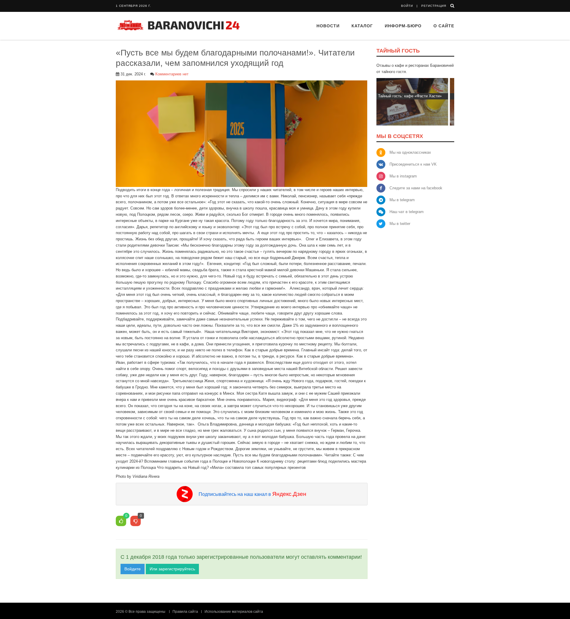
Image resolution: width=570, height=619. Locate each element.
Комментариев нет (172, 74)
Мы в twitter (400, 223)
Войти (407, 5)
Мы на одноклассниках (410, 152)
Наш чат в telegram (407, 211)
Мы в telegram (402, 200)
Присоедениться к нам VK (413, 164)
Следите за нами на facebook (416, 188)
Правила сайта (185, 612)
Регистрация (433, 5)
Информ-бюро (403, 25)
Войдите (132, 568)
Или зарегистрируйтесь (172, 568)
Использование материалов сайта (234, 612)
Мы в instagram (403, 176)
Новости (328, 25)
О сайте (443, 25)
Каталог (362, 25)
